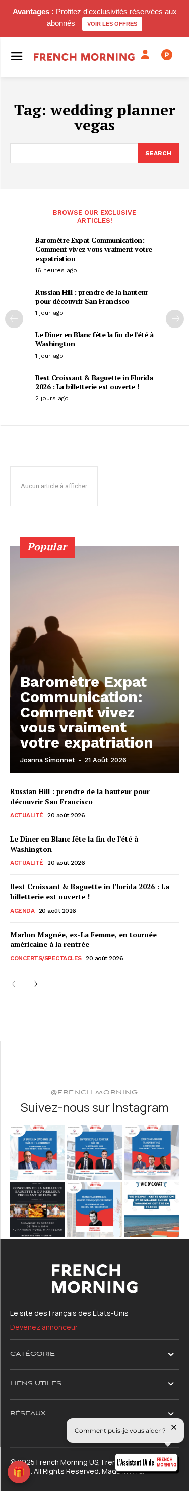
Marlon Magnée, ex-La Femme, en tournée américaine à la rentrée (83, 939)
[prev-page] (14, 319)
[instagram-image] (37, 1152)
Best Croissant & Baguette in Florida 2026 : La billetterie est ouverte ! (94, 381)
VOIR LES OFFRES (112, 24)
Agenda (22, 910)
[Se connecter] (145, 54)
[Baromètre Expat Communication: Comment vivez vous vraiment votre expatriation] (94, 659)
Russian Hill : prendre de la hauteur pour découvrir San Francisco (91, 296)
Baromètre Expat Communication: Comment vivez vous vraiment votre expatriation (93, 249)
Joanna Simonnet (47, 760)
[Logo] (84, 57)
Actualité (26, 815)
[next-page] (175, 319)
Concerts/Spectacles (46, 958)
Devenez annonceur (44, 1327)
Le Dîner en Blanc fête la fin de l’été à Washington (94, 339)
